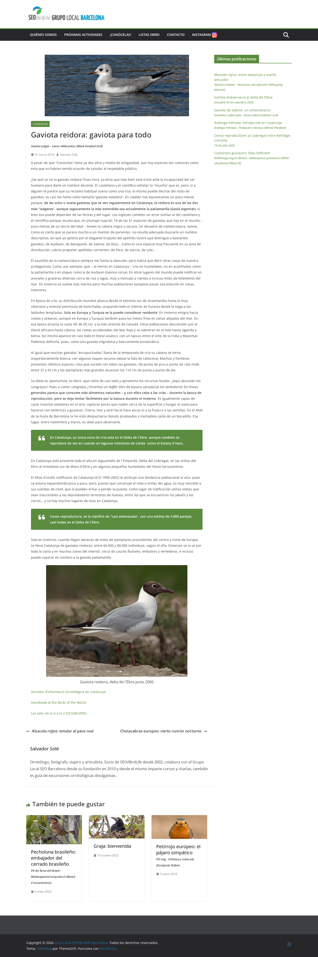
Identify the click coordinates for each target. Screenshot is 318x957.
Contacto (176, 34)
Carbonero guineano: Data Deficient (252, 158)
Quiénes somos (43, 34)
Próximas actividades (83, 34)
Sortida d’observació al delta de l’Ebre (243, 99)
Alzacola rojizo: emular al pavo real (62, 731)
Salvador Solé (69, 155)
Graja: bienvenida (112, 846)
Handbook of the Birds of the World (58, 702)
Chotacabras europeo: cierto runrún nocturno (161, 731)
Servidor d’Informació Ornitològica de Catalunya (68, 692)
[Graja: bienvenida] (117, 818)
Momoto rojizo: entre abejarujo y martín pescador (248, 82)
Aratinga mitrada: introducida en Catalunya (250, 125)
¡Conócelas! (120, 34)
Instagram (201, 34)
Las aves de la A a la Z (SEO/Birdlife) (59, 713)
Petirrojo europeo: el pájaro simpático (178, 855)
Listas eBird (149, 34)
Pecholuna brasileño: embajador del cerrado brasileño (53, 867)
